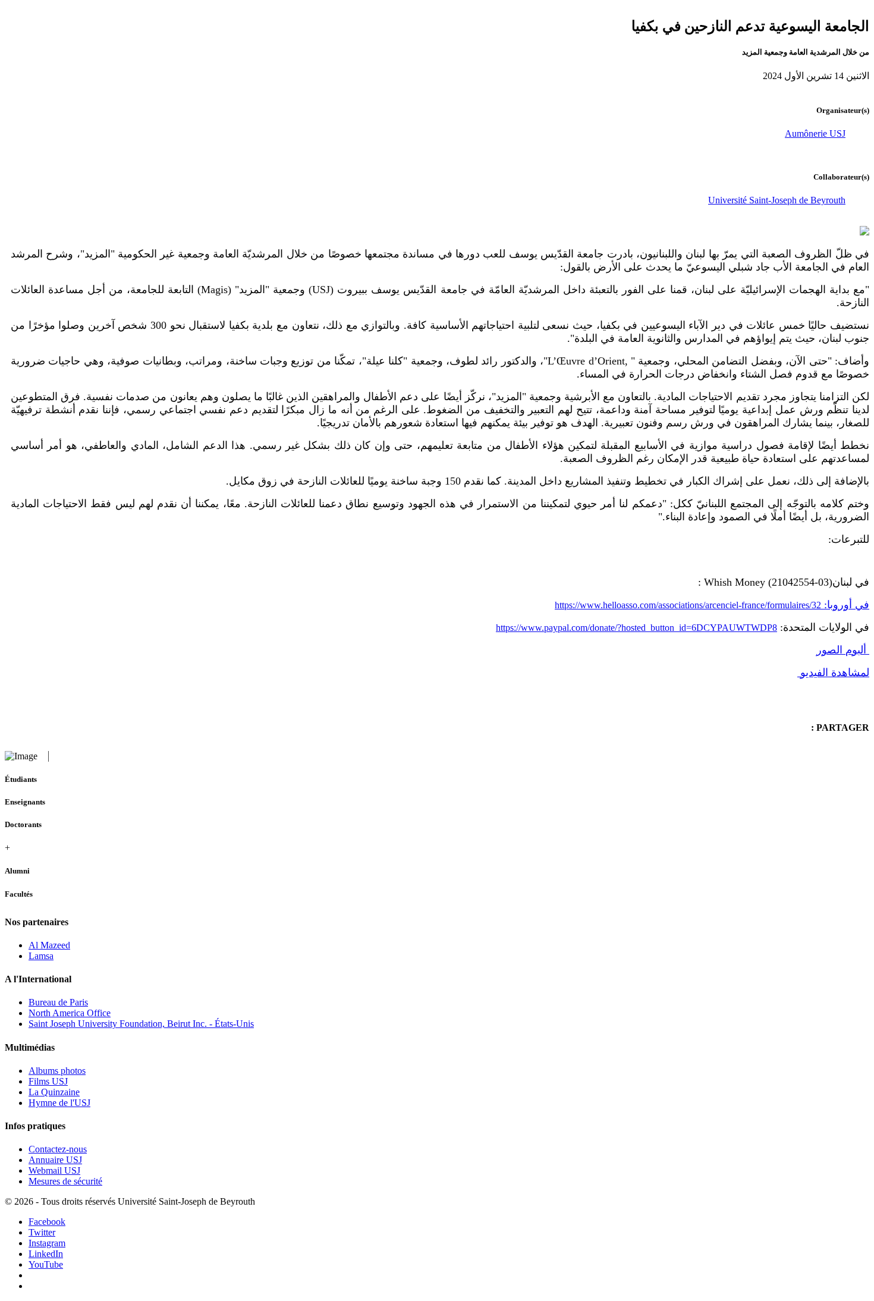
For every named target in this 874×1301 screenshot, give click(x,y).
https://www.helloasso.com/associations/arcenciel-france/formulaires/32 (712, 605)
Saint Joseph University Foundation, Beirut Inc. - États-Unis (141, 1024)
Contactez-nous (58, 1149)
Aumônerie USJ (815, 133)
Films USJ (48, 1081)
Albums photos (57, 1071)
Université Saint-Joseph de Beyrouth (776, 200)
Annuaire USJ (55, 1160)
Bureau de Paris (58, 1002)
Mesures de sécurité (65, 1181)
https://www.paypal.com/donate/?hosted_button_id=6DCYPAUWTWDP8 (636, 628)
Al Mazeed (49, 945)
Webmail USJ (54, 1170)
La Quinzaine (54, 1092)
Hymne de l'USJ (59, 1103)
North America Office (70, 1013)
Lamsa (41, 956)
